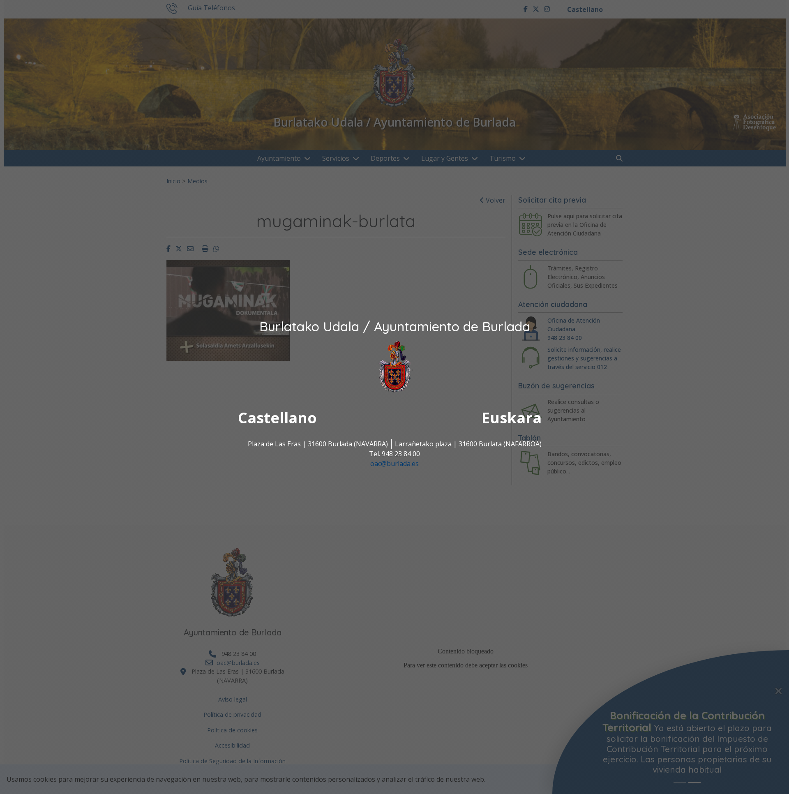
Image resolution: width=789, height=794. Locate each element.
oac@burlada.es (394, 464)
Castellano (277, 418)
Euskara (512, 418)
